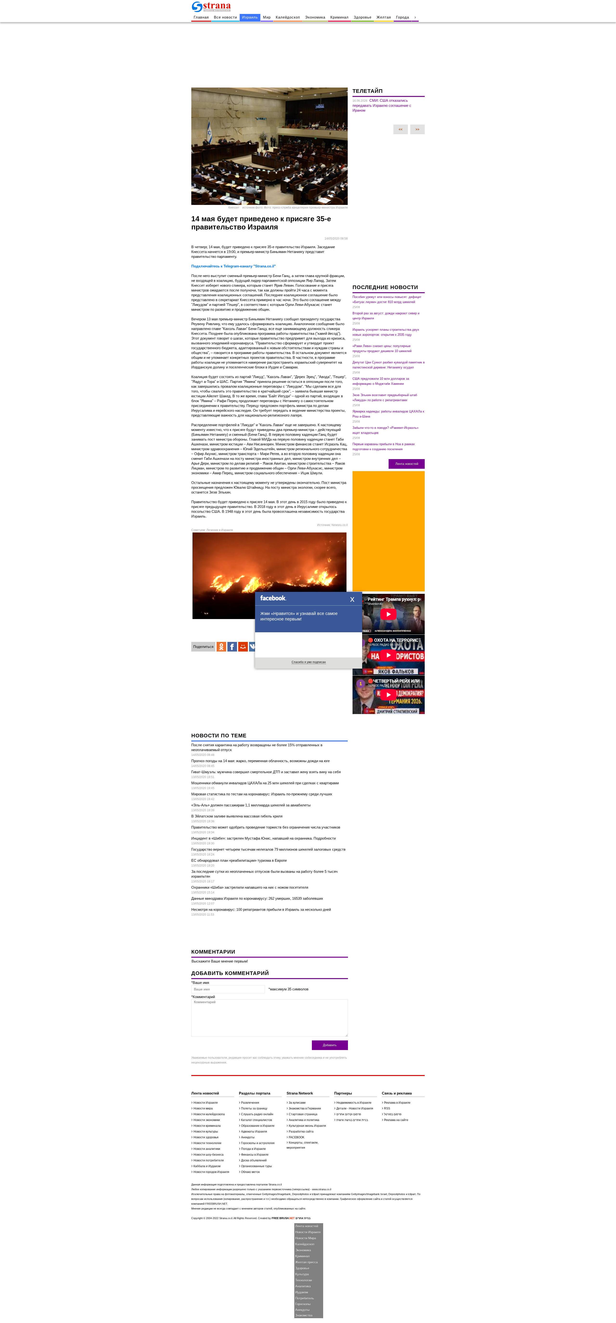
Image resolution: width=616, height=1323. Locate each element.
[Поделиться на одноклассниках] (221, 647)
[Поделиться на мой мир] (243, 647)
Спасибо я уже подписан (309, 662)
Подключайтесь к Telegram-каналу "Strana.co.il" (233, 266)
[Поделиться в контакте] (254, 647)
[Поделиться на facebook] (232, 647)
